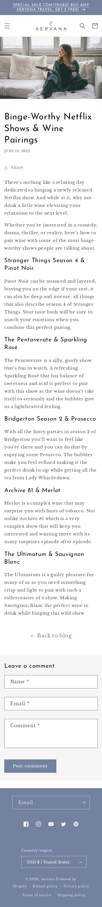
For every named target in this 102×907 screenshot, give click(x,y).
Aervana (48, 879)
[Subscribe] (83, 802)
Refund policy (45, 886)
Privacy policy (76, 886)
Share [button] (17, 167)
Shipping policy (71, 895)
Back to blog (54, 636)
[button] (7, 26)
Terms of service (37, 895)
